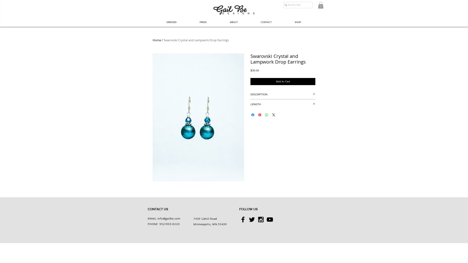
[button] (321, 5)
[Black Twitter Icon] (252, 219)
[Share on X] (273, 115)
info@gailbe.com (168, 218)
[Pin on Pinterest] (260, 115)
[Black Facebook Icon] (243, 219)
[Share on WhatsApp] (267, 115)
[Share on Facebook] (253, 115)
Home (157, 40)
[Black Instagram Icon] (261, 219)
